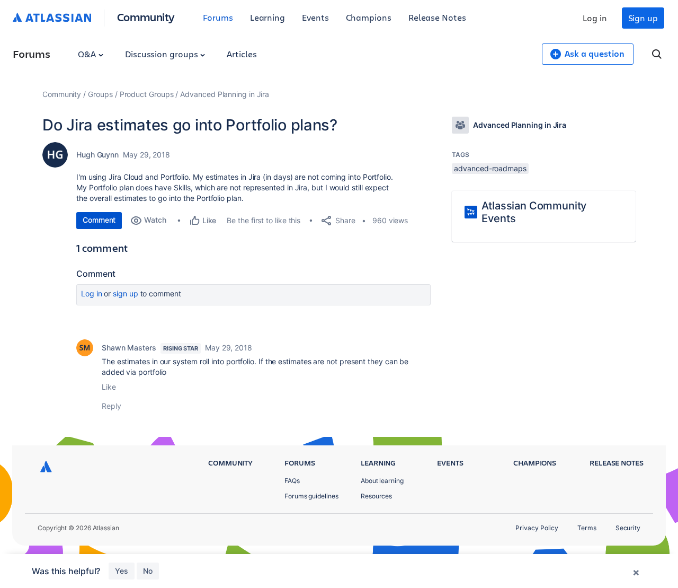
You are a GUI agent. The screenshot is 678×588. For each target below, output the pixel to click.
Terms (586, 528)
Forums (218, 17)
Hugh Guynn (97, 154)
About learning (382, 481)
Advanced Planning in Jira (224, 94)
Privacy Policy (536, 528)
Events (315, 17)
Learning (267, 17)
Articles (241, 53)
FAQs (292, 481)
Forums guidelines (311, 496)
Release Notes (437, 17)
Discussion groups (162, 53)
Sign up (643, 17)
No (148, 570)
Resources (376, 496)
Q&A (88, 53)
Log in (595, 17)
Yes (121, 570)
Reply (111, 405)
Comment (99, 219)
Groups (100, 94)
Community (146, 16)
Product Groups (147, 94)
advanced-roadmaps (490, 168)
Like (109, 386)
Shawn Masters (129, 347)
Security (627, 528)
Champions (368, 17)
